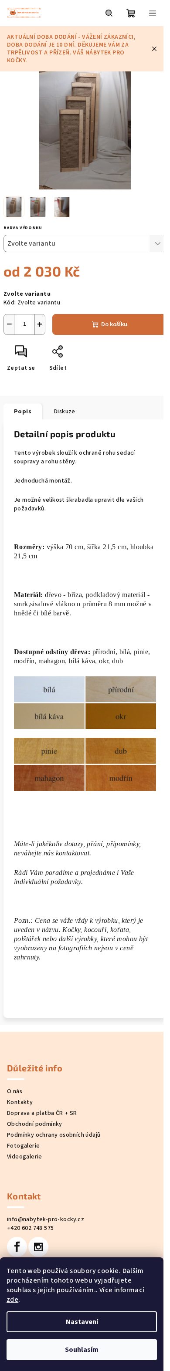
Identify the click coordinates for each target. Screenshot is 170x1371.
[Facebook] (17, 1247)
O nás (14, 1091)
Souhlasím (82, 1349)
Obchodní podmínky (34, 1124)
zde (12, 1299)
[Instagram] (38, 1247)
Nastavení (82, 1322)
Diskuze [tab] (64, 411)
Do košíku (114, 324)
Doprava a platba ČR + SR (42, 1113)
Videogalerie (24, 1156)
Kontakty (20, 1102)
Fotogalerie (23, 1145)
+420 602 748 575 (30, 1228)
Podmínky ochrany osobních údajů (53, 1135)
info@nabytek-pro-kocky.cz (45, 1219)
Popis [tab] (22, 411)
